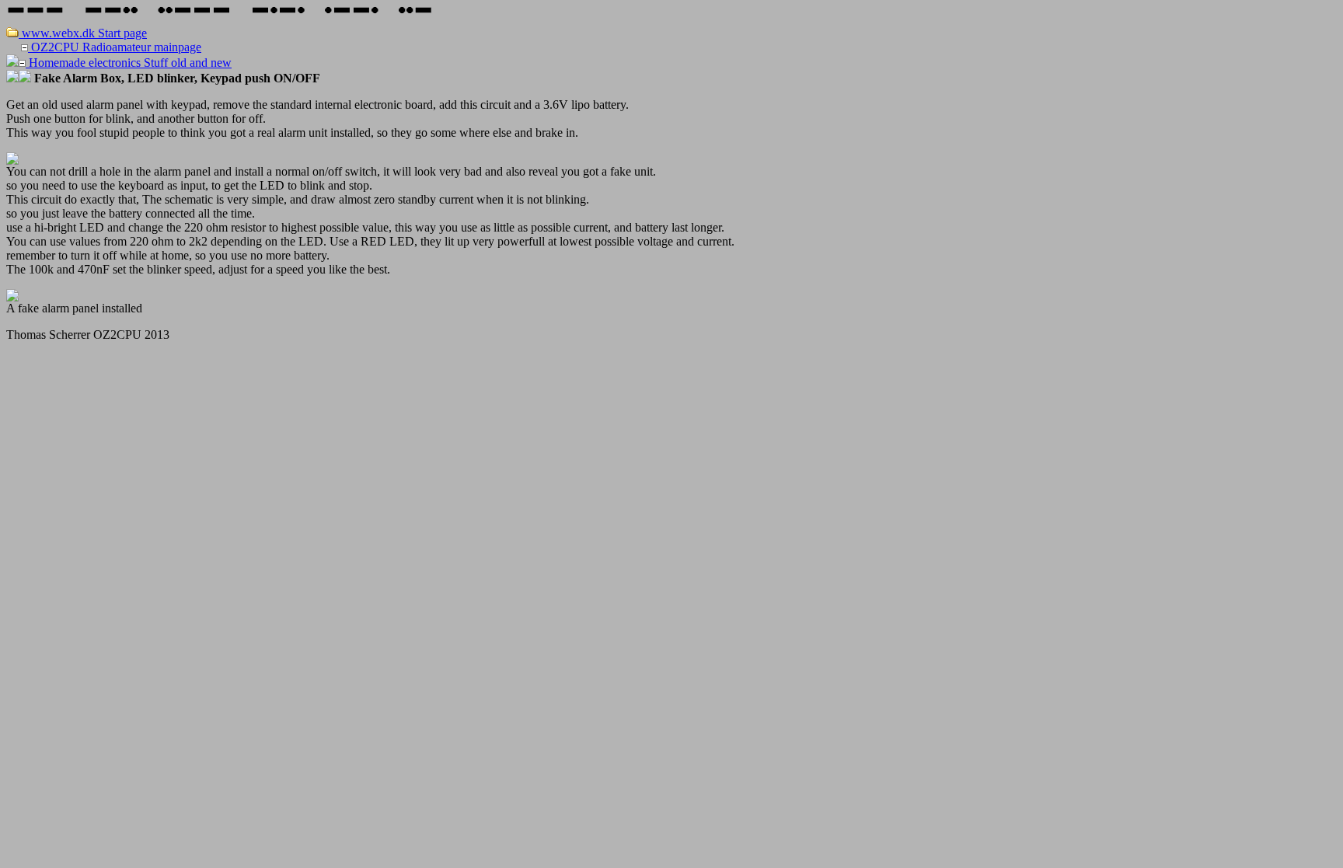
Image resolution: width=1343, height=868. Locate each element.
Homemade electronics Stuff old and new (129, 62)
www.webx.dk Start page (83, 33)
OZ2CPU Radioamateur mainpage (114, 47)
